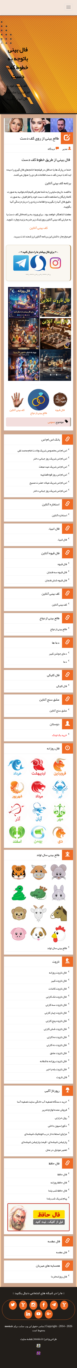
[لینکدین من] (28, 1314)
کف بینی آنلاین (39, 228)
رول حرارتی (61, 1117)
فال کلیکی (61, 686)
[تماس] (23, 1305)
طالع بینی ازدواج (58, 629)
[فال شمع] (23, 335)
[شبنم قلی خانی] (16, 126)
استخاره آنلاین (59, 515)
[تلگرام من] (54, 1305)
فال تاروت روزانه (58, 972)
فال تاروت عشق (58, 1053)
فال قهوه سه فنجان (57, 572)
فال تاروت (61, 1077)
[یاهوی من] (64, 1305)
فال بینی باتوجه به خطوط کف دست (18, 62)
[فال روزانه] (23, 303)
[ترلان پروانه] (38, 126)
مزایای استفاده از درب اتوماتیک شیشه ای (45, 1134)
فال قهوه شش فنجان (56, 580)
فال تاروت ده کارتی (57, 1045)
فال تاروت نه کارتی (57, 1037)
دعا (65, 661)
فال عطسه (61, 1252)
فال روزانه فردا (59, 1276)
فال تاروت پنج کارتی (56, 1021)
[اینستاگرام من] (33, 1305)
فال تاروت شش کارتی (55, 1029)
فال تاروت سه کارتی (56, 1004)
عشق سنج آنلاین (58, 710)
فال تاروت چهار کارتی (56, 1012)
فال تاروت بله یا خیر (56, 1069)
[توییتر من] (13, 1305)
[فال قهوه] (55, 335)
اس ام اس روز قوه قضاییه (53, 474)
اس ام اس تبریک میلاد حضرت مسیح (48, 482)
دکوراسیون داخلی (57, 1125)
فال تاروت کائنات (58, 988)
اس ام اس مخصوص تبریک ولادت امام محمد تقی (42, 450)
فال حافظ (62, 1174)
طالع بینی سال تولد (57, 948)
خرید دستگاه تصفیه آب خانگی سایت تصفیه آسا (42, 1101)
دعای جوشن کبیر (58, 653)
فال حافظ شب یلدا (57, 1190)
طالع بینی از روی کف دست (39, 138)
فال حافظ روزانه (59, 1182)
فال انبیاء (62, 539)
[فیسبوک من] (44, 1305)
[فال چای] (55, 366)
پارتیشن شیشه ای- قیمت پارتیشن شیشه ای (44, 1141)
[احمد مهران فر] (61, 126)
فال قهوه (62, 564)
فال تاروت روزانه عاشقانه (53, 1061)
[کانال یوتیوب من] (38, 1314)
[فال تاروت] (55, 303)
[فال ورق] (23, 366)
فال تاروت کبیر (59, 980)
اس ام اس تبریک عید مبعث (53, 466)
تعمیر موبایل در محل (56, 1150)
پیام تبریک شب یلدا (57, 1198)
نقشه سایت (26, 1339)
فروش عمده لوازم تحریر (54, 1109)
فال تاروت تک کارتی (56, 996)
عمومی (51, 422)
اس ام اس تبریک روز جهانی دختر (50, 458)
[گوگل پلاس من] (49, 1314)
